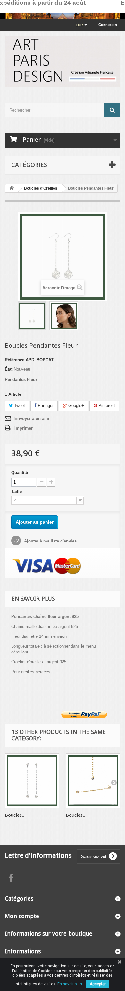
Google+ (75, 405)
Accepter (98, 984)
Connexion (107, 25)
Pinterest (106, 405)
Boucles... (15, 815)
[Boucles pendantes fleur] (32, 316)
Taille (17, 491)
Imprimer (23, 428)
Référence (14, 359)
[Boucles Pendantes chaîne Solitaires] (32, 780)
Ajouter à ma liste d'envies (50, 541)
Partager (45, 405)
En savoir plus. (70, 984)
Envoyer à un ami (31, 418)
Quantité (19, 472)
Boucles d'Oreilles (40, 188)
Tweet (19, 405)
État (9, 369)
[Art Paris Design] (62, 61)
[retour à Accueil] (11, 188)
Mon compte (22, 916)
